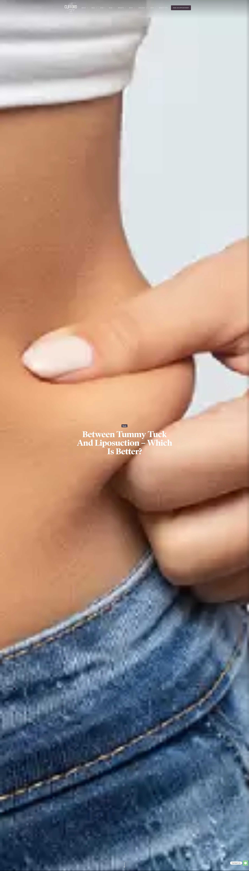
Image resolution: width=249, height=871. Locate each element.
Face (93, 8)
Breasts (121, 8)
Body (131, 8)
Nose (111, 8)
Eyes (101, 8)
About (84, 8)
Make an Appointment (181, 8)
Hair (152, 8)
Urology (141, 8)
